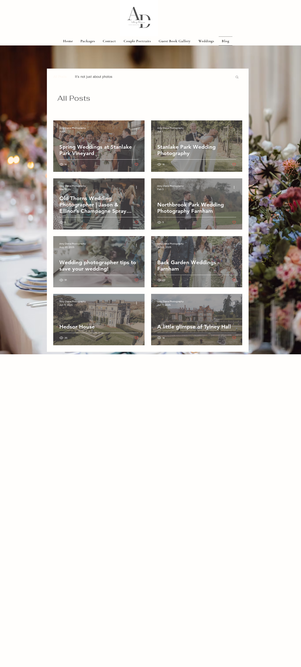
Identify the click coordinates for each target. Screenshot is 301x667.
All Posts (60, 77)
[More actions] (137, 129)
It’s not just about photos (93, 77)
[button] (237, 77)
